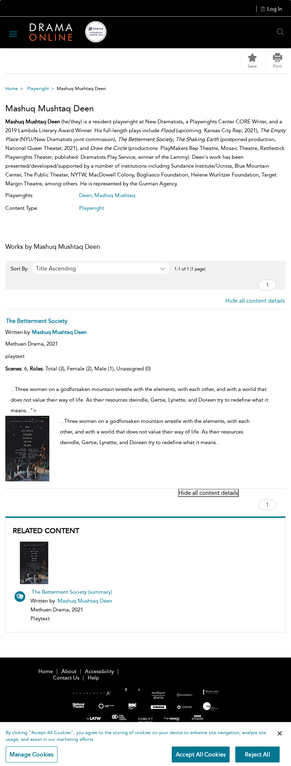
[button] (277, 61)
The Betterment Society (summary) (72, 592)
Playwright (38, 88)
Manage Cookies (32, 754)
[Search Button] (282, 31)
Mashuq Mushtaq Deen (84, 601)
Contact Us (66, 678)
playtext (14, 356)
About (68, 671)
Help (93, 678)
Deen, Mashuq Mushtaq (107, 195)
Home (11, 88)
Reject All (257, 754)
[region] (145, 744)
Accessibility (99, 671)
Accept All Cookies (201, 754)
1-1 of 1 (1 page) (189, 269)
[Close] (279, 733)
